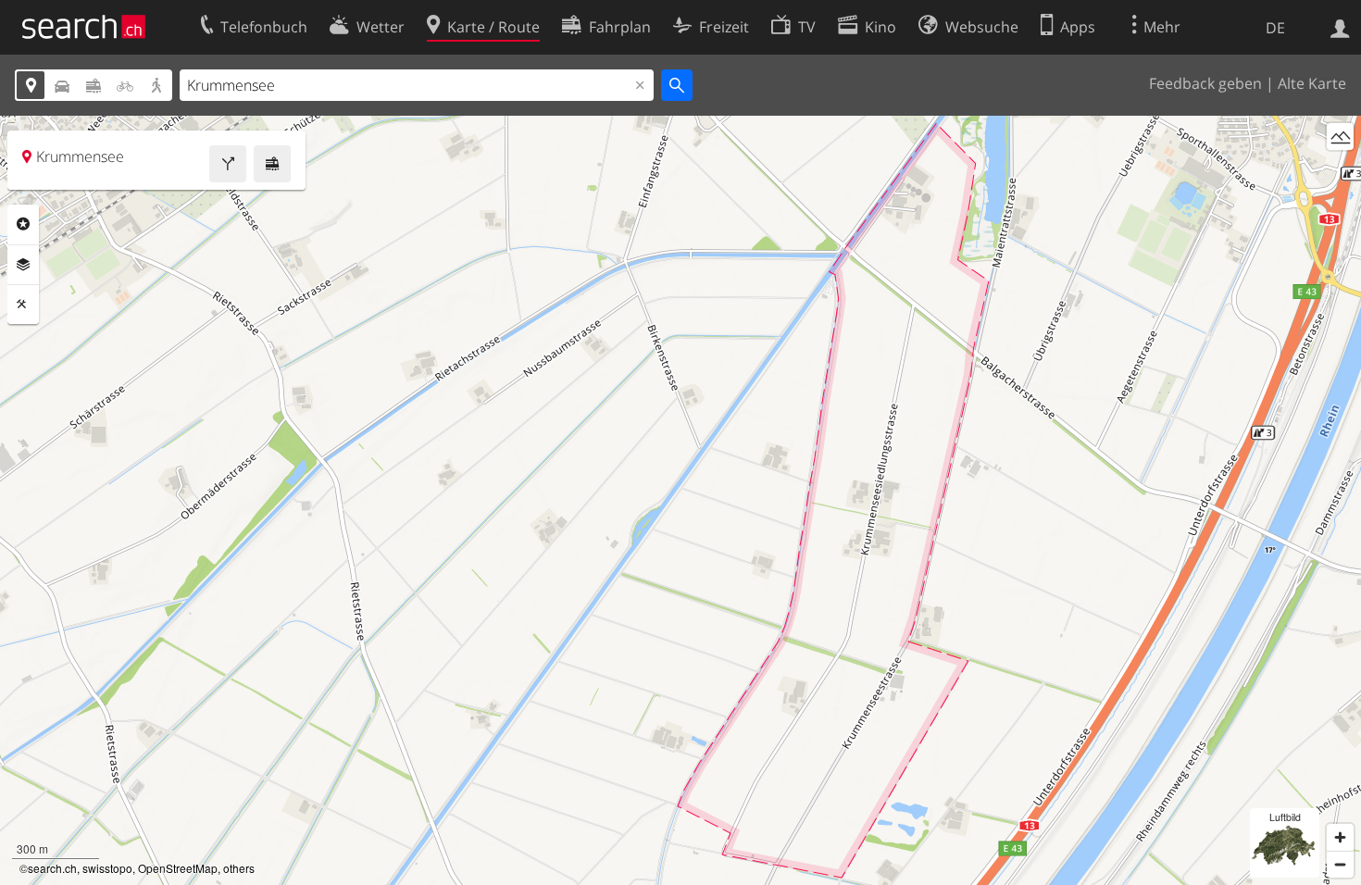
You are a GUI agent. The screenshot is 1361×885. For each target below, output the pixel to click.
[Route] (227, 163)
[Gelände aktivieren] (1340, 136)
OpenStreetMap (178, 868)
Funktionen (23, 304)
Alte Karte (1312, 83)
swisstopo (107, 868)
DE (1275, 28)
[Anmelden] (1340, 26)
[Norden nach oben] (1340, 170)
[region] (680, 500)
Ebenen (23, 264)
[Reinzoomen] (1340, 837)
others (239, 868)
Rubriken (23, 224)
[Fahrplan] (272, 163)
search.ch (52, 868)
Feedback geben (1205, 83)
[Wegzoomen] (1340, 864)
